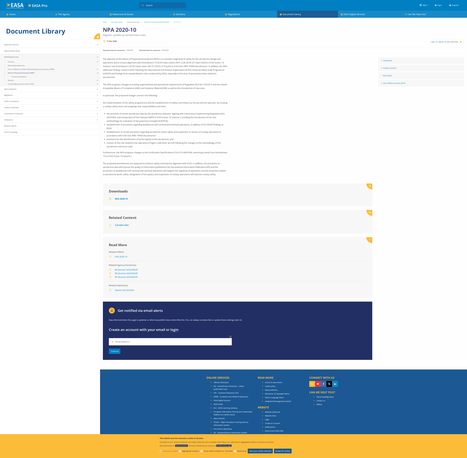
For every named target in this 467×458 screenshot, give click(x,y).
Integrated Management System (278, 401)
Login (439, 5)
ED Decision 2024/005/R (126, 277)
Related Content (389, 68)
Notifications (270, 427)
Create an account (272, 423)
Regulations (234, 14)
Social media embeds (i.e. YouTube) (218, 451)
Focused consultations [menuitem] (18, 77)
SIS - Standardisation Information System (230, 432)
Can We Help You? (417, 14)
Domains (180, 14)
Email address (122, 342)
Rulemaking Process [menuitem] (11, 57)
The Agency (64, 14)
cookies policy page (224, 446)
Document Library (292, 14)
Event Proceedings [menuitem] (11, 132)
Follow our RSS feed (312, 384)
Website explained (272, 412)
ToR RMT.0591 (122, 225)
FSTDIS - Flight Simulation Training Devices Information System (231, 423)
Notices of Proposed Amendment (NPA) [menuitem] (21, 73)
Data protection (271, 390)
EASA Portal (218, 404)
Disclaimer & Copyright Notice (277, 394)
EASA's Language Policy (274, 397)
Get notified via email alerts (394, 83)
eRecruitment (219, 418)
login (174, 329)
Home (12, 14)
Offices (319, 404)
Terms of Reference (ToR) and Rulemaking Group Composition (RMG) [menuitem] (31, 69)
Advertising (241, 451)
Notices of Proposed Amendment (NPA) (156, 22)
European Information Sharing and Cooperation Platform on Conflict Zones (233, 413)
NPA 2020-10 (121, 198)
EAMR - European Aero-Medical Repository (231, 396)
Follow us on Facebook (323, 384)
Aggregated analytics (190, 451)
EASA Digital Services (354, 14)
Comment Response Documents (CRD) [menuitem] (21, 84)
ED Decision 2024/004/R (126, 273)
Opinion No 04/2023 (124, 290)
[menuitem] (438, 5)
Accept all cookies (282, 451)
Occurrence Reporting (223, 429)
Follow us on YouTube (318, 384)
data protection (181, 446)
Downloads (387, 60)
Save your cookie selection (260, 451)
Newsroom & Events (122, 14)
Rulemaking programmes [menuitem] (16, 65)
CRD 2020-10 (121, 256)
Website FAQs (270, 416)
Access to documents (273, 382)
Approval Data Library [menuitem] (12, 51)
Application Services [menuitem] (11, 45)
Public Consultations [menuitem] (11, 101)
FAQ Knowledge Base (325, 397)
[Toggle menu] (97, 45)
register (441, 42)
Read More (387, 75)
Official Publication (221, 382)
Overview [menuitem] (11, 62)
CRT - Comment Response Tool (226, 393)
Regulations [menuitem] (8, 95)
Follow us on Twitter (329, 384)
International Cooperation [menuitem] (13, 113)
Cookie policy (270, 386)
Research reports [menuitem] (10, 126)
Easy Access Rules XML (274, 431)
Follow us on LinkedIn (335, 384)
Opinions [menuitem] (11, 80)
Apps (425, 5)
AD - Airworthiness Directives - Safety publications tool (229, 387)
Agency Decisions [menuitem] (10, 89)
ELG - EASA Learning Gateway (225, 408)
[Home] (15, 5)
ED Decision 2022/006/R (126, 269)
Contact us (321, 401)
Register (455, 5)
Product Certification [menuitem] (11, 107)
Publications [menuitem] (8, 120)
